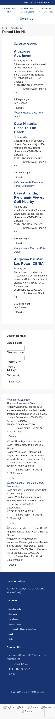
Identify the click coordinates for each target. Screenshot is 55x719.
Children (11, 375)
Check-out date (15, 352)
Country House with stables (24, 629)
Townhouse (13, 619)
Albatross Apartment (22, 53)
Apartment (13, 614)
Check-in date (14, 343)
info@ (9, 12)
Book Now (14, 381)
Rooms (11, 362)
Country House (15, 624)
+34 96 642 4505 (9, 8)
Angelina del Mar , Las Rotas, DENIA (29, 261)
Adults (10, 370)
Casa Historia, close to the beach (25, 128)
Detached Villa (15, 609)
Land (11, 634)
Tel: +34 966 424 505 (18, 664)
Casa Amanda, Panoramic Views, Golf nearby (29, 197)
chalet (11, 639)
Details (20, 108)
